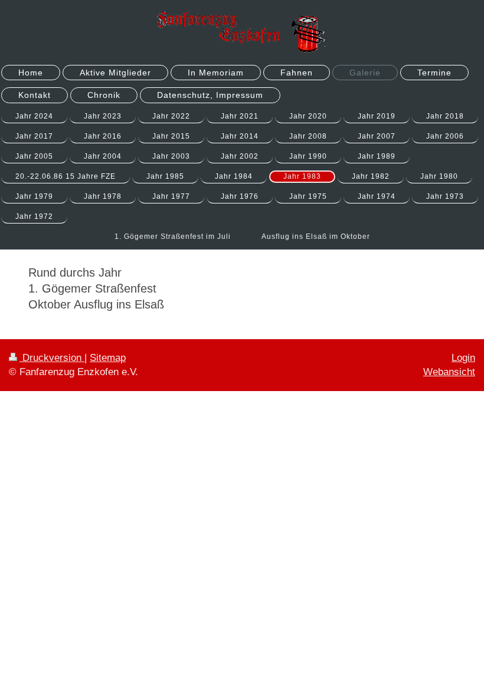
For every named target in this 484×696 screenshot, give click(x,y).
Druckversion (51, 357)
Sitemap (108, 357)
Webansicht (449, 371)
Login (463, 357)
